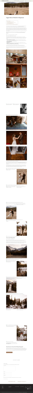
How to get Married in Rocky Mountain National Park (20, 349)
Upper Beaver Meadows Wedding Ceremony (11, 22)
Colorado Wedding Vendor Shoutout (10, 23)
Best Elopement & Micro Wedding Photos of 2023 (11, 381)
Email (4, 373)
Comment (5, 365)
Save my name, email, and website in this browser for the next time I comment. (12, 377)
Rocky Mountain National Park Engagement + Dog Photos (22, 381)
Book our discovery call (9, 352)
